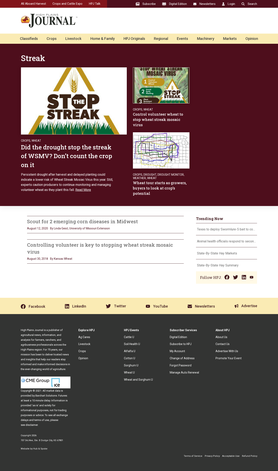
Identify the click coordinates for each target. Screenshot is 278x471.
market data (53, 390)
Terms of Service (193, 456)
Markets (230, 38)
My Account (177, 351)
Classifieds (29, 38)
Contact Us (223, 344)
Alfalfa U (129, 351)
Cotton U (129, 358)
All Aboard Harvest (33, 3)
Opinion (251, 38)
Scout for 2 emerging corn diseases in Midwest (82, 221)
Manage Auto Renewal (184, 372)
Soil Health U (132, 344)
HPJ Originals (134, 38)
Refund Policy (249, 456)
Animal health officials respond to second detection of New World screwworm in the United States (226, 241)
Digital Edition (178, 337)
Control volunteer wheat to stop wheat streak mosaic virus (158, 119)
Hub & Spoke (40, 448)
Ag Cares (84, 337)
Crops (52, 38)
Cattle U (129, 337)
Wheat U (129, 372)
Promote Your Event (229, 358)
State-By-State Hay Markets (217, 253)
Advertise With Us (227, 351)
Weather (139, 178)
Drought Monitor (171, 174)
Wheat (36, 140)
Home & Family (102, 38)
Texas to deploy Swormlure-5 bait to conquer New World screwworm (226, 229)
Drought (149, 174)
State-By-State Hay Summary (218, 265)
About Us (221, 337)
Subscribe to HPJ (181, 344)
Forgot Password (181, 365)
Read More (83, 190)
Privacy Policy (212, 456)
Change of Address (182, 358)
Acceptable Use (231, 456)
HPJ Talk (94, 3)
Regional (161, 38)
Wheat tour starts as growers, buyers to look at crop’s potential (160, 188)
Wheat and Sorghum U (138, 379)
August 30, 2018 (37, 258)
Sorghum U (131, 365)
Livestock (73, 38)
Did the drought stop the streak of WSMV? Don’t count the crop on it (66, 156)
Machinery (205, 38)
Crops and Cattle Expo (67, 3)
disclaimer (32, 424)
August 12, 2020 (37, 228)
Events (182, 38)
